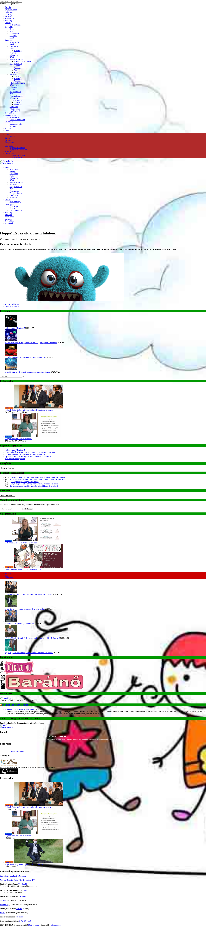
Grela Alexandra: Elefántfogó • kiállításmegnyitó (23, 569)
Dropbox (22, 876)
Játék (11, 31)
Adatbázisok (14, 117)
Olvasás (12, 89)
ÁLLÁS (8, 8)
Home (7, 134)
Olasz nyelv (14, 87)
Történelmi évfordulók (17, 155)
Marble (2, 913)
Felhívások (9, 12)
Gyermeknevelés (16, 124)
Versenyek (9, 128)
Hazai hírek (9, 14)
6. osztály (17, 68)
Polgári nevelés (15, 92)
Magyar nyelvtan (16, 64)
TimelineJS (22, 884)
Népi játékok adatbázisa (17, 148)
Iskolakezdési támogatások (15, 459)
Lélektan (13, 126)
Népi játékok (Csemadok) (18, 150)
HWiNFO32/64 (25, 921)
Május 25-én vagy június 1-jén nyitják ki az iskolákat (24, 609)
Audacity (14, 876)
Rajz (11, 94)
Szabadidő (9, 27)
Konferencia (9, 18)
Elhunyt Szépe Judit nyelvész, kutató (25, 482)
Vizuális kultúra (15, 111)
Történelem (14, 107)
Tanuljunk (8, 40)
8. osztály (17, 51)
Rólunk (7, 138)
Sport (12, 38)
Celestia (19, 909)
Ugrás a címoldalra (12, 306)
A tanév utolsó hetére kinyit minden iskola (20, 623)
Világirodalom (15, 109)
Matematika (14, 74)
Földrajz (13, 53)
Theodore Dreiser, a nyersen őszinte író (19, 709)
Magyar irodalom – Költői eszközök (18, 439)
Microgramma (56, 925)
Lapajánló (13, 36)
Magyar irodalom (16, 59)
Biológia (13, 44)
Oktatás (7, 23)
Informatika (14, 55)
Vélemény (9, 122)
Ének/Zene (14, 46)
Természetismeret (16, 100)
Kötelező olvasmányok (23, 61)
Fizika (12, 49)
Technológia (9, 113)
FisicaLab (19, 917)
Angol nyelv (14, 42)
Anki (25, 890)
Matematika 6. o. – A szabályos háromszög (21, 543)
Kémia (12, 57)
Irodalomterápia (15, 25)
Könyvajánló (14, 33)
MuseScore (4, 905)
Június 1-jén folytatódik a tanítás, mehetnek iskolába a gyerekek (29, 410)
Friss (6, 576)
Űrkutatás (18, 105)
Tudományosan (10, 115)
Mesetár (7, 144)
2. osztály (17, 77)
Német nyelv (14, 85)
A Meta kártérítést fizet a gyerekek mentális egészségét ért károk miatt (31, 343)
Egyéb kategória (11, 10)
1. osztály (17, 66)
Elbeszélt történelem (17, 120)
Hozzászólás (9, 578)
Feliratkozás (27, 509)
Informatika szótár (16, 157)
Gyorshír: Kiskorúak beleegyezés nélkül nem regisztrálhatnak (28, 372)
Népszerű (8, 573)
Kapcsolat (8, 140)
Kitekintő (8, 16)
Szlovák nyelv (15, 98)
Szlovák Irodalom (16, 96)
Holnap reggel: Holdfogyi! (15, 328)
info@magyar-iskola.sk (17, 751)
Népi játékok (9, 146)
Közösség (8, 21)
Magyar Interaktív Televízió (15, 704)
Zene (7, 130)
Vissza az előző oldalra (13, 304)
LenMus (3, 901)
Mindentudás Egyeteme (18, 83)
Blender (23, 896)
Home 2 (12, 136)
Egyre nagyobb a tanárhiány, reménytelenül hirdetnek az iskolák (35, 484)
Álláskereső (9, 151)
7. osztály (17, 70)
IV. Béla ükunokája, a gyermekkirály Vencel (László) (25, 357)
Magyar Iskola (33, 925)
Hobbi (12, 29)
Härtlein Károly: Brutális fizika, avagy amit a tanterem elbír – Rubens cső (38, 477)
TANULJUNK (10, 153)
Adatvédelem (9, 142)
